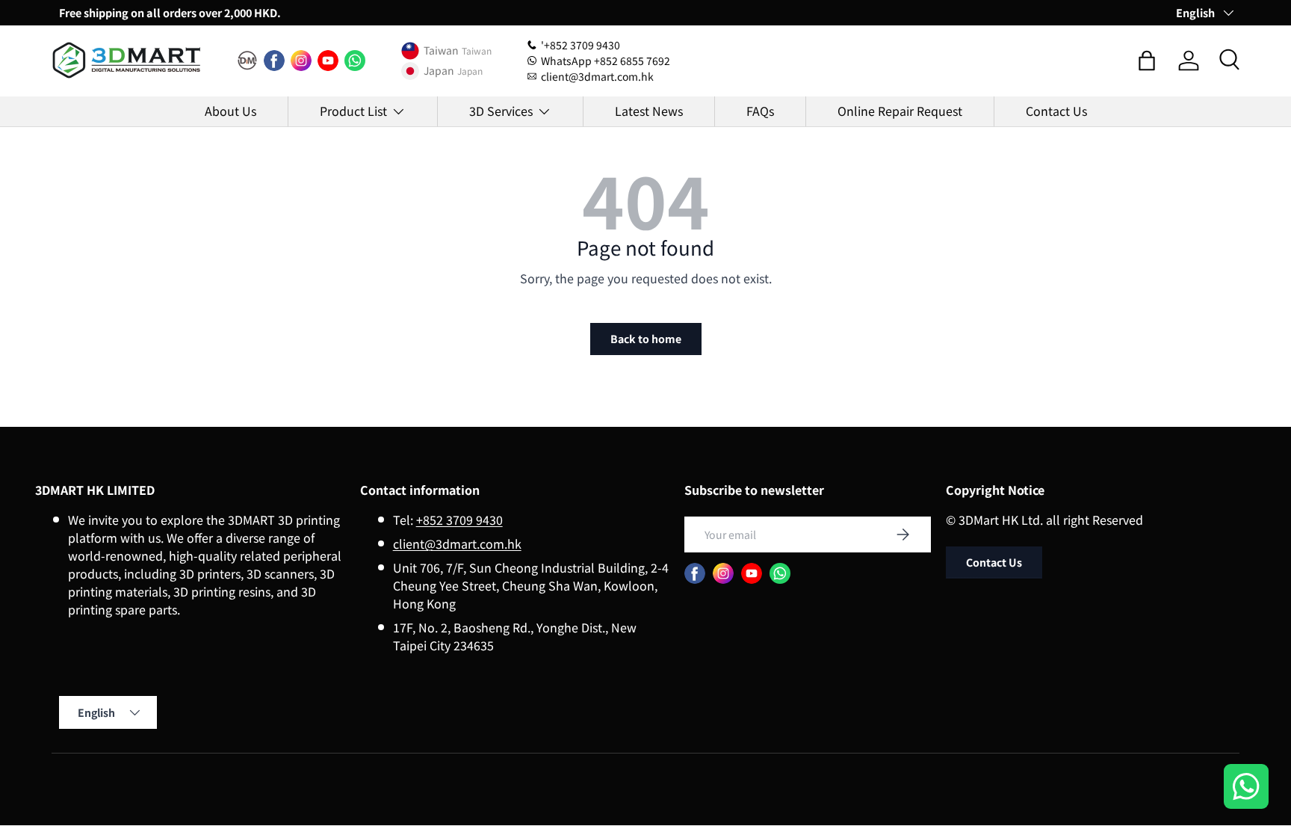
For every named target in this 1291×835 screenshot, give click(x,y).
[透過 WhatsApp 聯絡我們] (1246, 788)
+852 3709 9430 (459, 520)
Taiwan (441, 51)
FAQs (760, 111)
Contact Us (1056, 111)
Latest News (649, 111)
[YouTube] (328, 60)
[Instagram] (301, 60)
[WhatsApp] (354, 60)
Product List (353, 111)
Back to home (645, 338)
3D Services (501, 111)
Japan (439, 71)
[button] (1146, 60)
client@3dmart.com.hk (457, 543)
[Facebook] (274, 60)
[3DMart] (247, 60)
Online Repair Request (900, 111)
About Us (230, 111)
